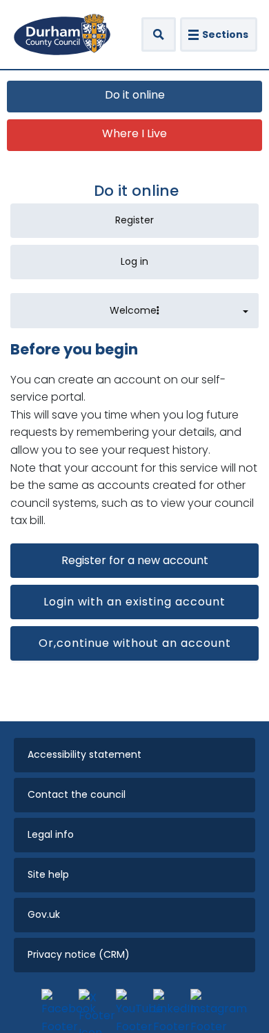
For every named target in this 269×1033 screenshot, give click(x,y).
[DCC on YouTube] (131, 1004)
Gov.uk (44, 914)
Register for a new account (134, 560)
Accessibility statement (84, 754)
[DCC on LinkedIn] (168, 1004)
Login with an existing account (134, 602)
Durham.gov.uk (62, 34)
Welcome (133, 310)
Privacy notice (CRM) (79, 954)
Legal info (51, 834)
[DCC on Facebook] (56, 1004)
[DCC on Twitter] (94, 1004)
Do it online (135, 95)
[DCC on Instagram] (205, 1004)
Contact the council (77, 794)
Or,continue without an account (135, 643)
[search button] (158, 34)
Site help (48, 874)
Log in (134, 261)
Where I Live (134, 133)
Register (134, 220)
